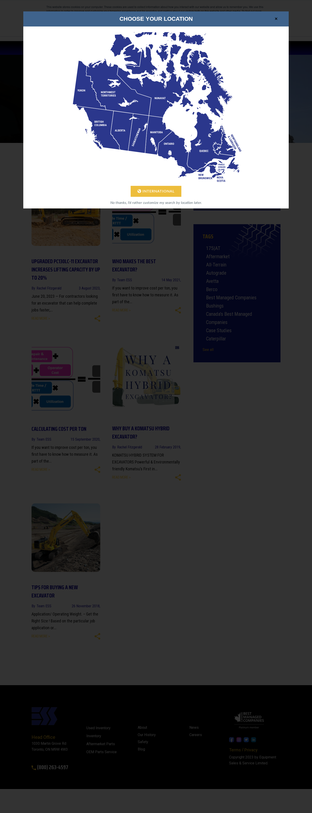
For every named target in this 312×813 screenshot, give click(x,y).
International (158, 191)
